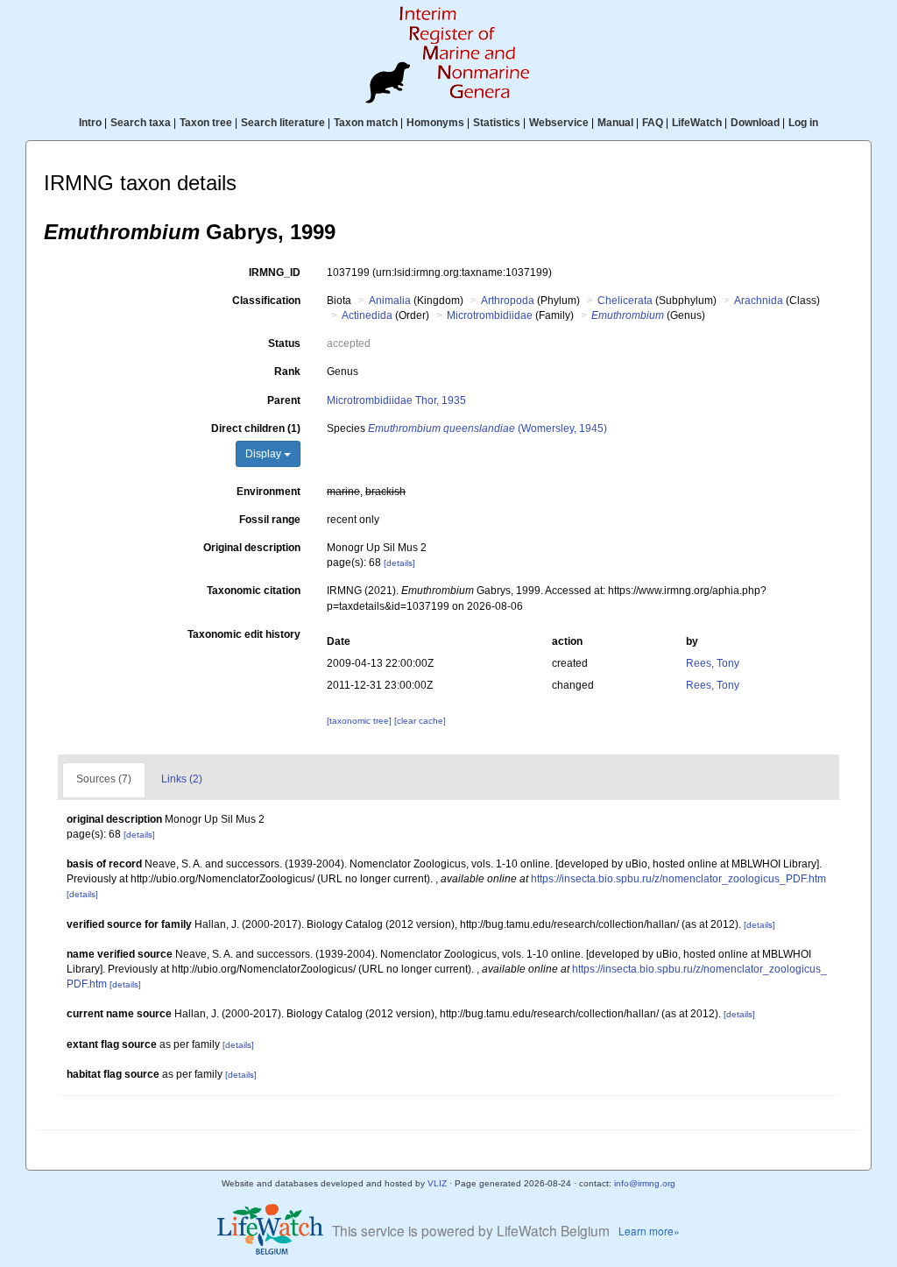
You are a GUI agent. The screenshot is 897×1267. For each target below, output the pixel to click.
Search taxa (140, 123)
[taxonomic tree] (360, 721)
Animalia (390, 300)
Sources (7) (103, 779)
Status (284, 343)
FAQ (652, 123)
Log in (803, 123)
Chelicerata (625, 300)
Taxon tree (206, 123)
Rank (287, 371)
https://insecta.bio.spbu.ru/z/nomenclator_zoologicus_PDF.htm (678, 879)
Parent (283, 400)
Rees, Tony (712, 663)
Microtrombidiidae (490, 315)
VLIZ (437, 1183)
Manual (615, 123)
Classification (266, 300)
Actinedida (367, 315)
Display (264, 454)
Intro (90, 123)
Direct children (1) (255, 428)
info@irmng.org (644, 1183)
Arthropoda (507, 300)
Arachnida (758, 300)
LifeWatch (697, 123)
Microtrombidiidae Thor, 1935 (396, 400)
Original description (251, 547)
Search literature (283, 123)
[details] (399, 563)
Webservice (559, 123)
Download (755, 123)
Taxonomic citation (253, 590)
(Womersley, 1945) (487, 428)
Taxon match (366, 123)
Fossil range (269, 519)
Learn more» (649, 1230)
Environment (268, 491)
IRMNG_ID (274, 272)
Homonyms (435, 123)
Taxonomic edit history (243, 634)
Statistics (496, 123)
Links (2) (181, 779)
